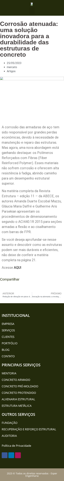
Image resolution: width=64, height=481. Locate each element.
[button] (32, 11)
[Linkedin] (11, 455)
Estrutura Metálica (17, 406)
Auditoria (9, 436)
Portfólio (9, 343)
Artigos (11, 71)
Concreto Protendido (19, 393)
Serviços (8, 330)
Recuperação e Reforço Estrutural (29, 429)
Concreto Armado (16, 380)
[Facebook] (5, 455)
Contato (8, 356)
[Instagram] (18, 455)
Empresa (8, 324)
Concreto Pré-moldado (20, 386)
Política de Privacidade (16, 446)
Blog (5, 350)
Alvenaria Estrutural (18, 399)
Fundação (9, 423)
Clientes (8, 337)
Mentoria (9, 373)
